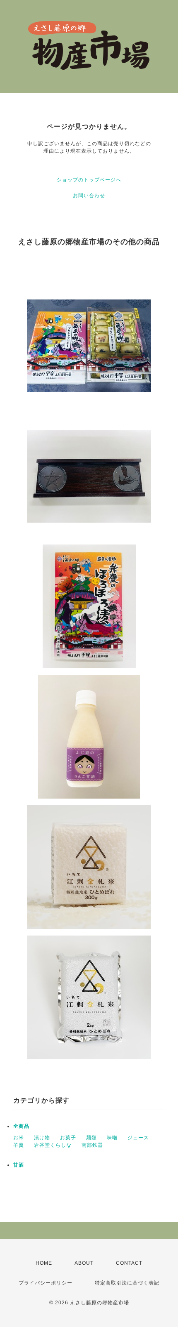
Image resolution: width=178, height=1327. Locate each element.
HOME (44, 1263)
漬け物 (42, 1138)
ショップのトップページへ (89, 180)
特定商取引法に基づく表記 (127, 1283)
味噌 (112, 1138)
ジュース (138, 1138)
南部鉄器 (92, 1145)
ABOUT (84, 1263)
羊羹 (18, 1145)
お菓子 (68, 1138)
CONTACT (129, 1263)
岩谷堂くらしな (53, 1145)
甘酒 (18, 1165)
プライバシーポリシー (45, 1283)
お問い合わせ (89, 195)
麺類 (91, 1138)
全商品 (21, 1126)
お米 (18, 1138)
